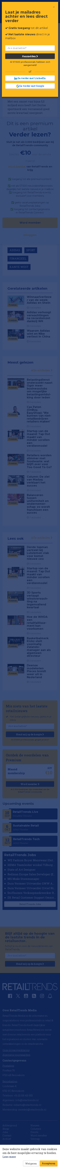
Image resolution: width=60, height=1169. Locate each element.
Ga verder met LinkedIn (31, 78)
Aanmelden (29, 56)
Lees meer (9, 1156)
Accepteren (48, 1163)
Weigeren (31, 1163)
